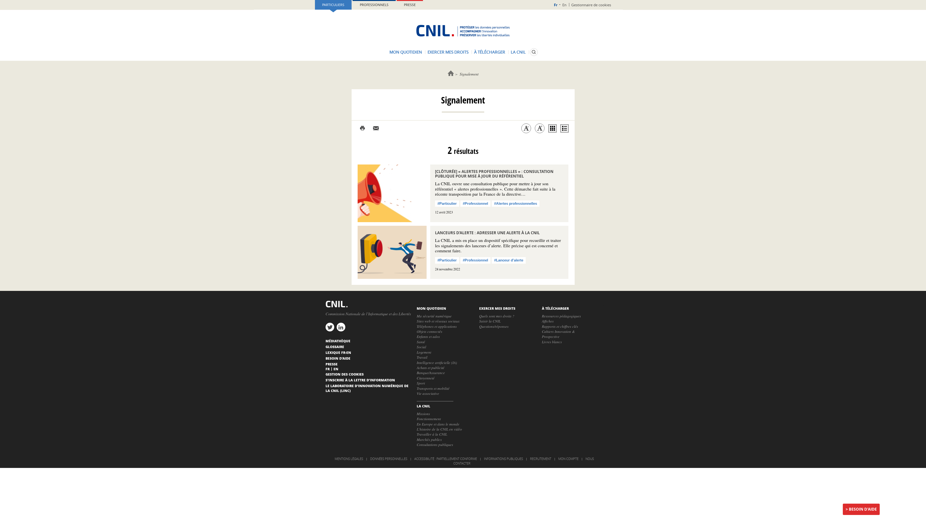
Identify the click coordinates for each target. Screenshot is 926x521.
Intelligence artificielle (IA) (437, 362)
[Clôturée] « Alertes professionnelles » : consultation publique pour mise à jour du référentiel (494, 174)
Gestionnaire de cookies (591, 4)
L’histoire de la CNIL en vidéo (439, 429)
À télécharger (489, 52)
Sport (421, 383)
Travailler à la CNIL (432, 434)
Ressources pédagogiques (561, 316)
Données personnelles (388, 459)
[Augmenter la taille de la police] (540, 128)
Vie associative (428, 393)
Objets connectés (429, 331)
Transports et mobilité (433, 388)
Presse (410, 4)
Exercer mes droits (448, 52)
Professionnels (374, 4)
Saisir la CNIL (490, 321)
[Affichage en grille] (552, 128)
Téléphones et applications (437, 326)
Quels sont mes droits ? (496, 316)
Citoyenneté (426, 378)
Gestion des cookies (345, 374)
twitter (330, 327)
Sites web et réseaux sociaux (438, 321)
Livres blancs (552, 341)
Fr (556, 4)
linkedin (341, 327)
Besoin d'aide (863, 509)
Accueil (451, 73)
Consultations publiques (435, 444)
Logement (424, 352)
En (564, 4)
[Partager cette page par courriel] (376, 128)
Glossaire (335, 346)
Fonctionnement (429, 418)
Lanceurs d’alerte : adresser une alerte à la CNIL (487, 232)
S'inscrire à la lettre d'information (360, 379)
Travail (422, 357)
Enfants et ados (428, 336)
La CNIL (518, 52)
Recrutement (540, 459)
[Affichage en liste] (564, 128)
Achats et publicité (430, 367)
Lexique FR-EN (338, 352)
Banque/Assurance (431, 372)
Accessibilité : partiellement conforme (445, 459)
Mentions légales (349, 459)
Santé (421, 341)
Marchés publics (429, 439)
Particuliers (333, 4)
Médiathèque (338, 340)
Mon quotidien (405, 52)
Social (421, 346)
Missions (423, 413)
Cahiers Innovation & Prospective (558, 334)
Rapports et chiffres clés (560, 326)
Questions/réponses (494, 326)
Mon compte (568, 459)
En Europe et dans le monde (438, 424)
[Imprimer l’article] (362, 128)
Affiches (548, 321)
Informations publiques (503, 459)
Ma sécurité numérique (434, 316)
